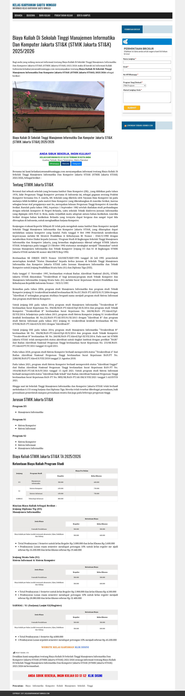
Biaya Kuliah (44, 15)
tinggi (90, 685)
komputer (50, 685)
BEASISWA (31, 15)
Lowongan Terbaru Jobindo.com (140, 125)
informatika (38, 685)
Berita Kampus (83, 15)
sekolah (81, 685)
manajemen (70, 685)
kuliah (60, 685)
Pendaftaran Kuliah (63, 15)
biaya (28, 685)
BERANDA (18, 15)
